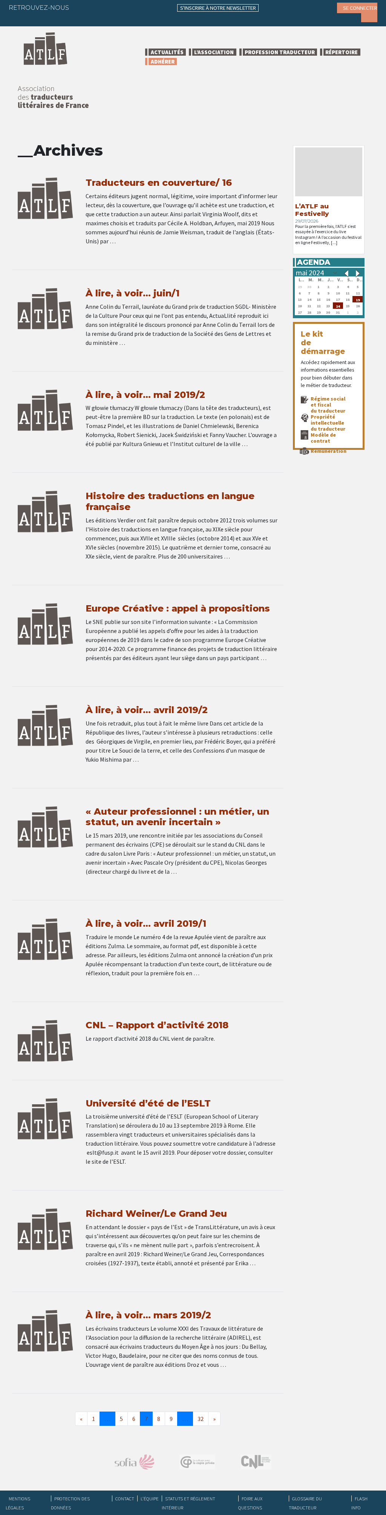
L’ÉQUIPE (150, 1498)
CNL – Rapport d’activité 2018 (157, 1025)
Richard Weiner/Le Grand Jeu (156, 1213)
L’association (214, 52)
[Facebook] (81, 7)
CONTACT (124, 1498)
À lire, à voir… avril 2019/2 (147, 709)
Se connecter (360, 8)
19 (358, 299)
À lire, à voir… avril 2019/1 (146, 923)
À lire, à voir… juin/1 (132, 293)
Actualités (167, 52)
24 (338, 305)
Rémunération (328, 451)
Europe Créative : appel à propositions (178, 608)
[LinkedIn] (111, 7)
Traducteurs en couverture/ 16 (159, 182)
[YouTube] (140, 7)
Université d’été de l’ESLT (148, 1103)
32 (201, 1418)
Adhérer (163, 61)
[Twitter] (96, 7)
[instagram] (125, 7)
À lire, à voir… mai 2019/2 (145, 394)
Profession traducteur (280, 52)
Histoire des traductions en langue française (170, 501)
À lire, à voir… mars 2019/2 (148, 1315)
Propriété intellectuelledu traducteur (328, 422)
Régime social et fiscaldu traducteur (328, 404)
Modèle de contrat (323, 437)
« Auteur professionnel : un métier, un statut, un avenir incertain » (177, 817)
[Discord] (20, 19)
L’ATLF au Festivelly (312, 209)
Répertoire (341, 52)
